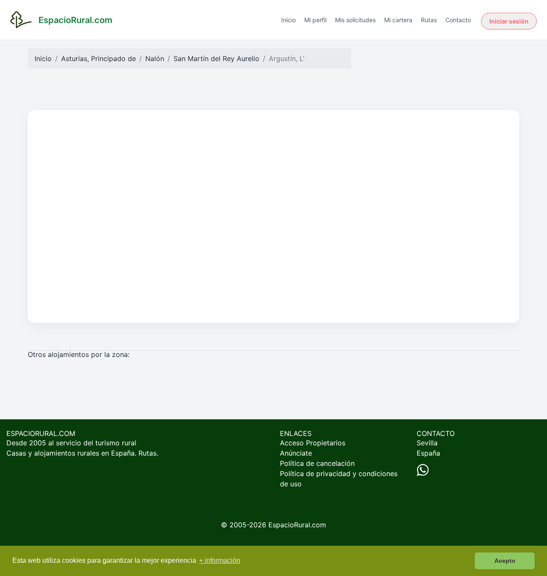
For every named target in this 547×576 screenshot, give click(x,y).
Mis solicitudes (355, 19)
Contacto (458, 19)
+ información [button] (219, 560)
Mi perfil (315, 19)
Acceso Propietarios (312, 443)
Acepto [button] (504, 560)
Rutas (429, 19)
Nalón (154, 58)
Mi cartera (398, 19)
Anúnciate (296, 453)
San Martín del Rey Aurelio (216, 58)
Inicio (288, 19)
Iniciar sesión (509, 21)
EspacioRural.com (297, 524)
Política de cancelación (317, 463)
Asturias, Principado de (98, 58)
